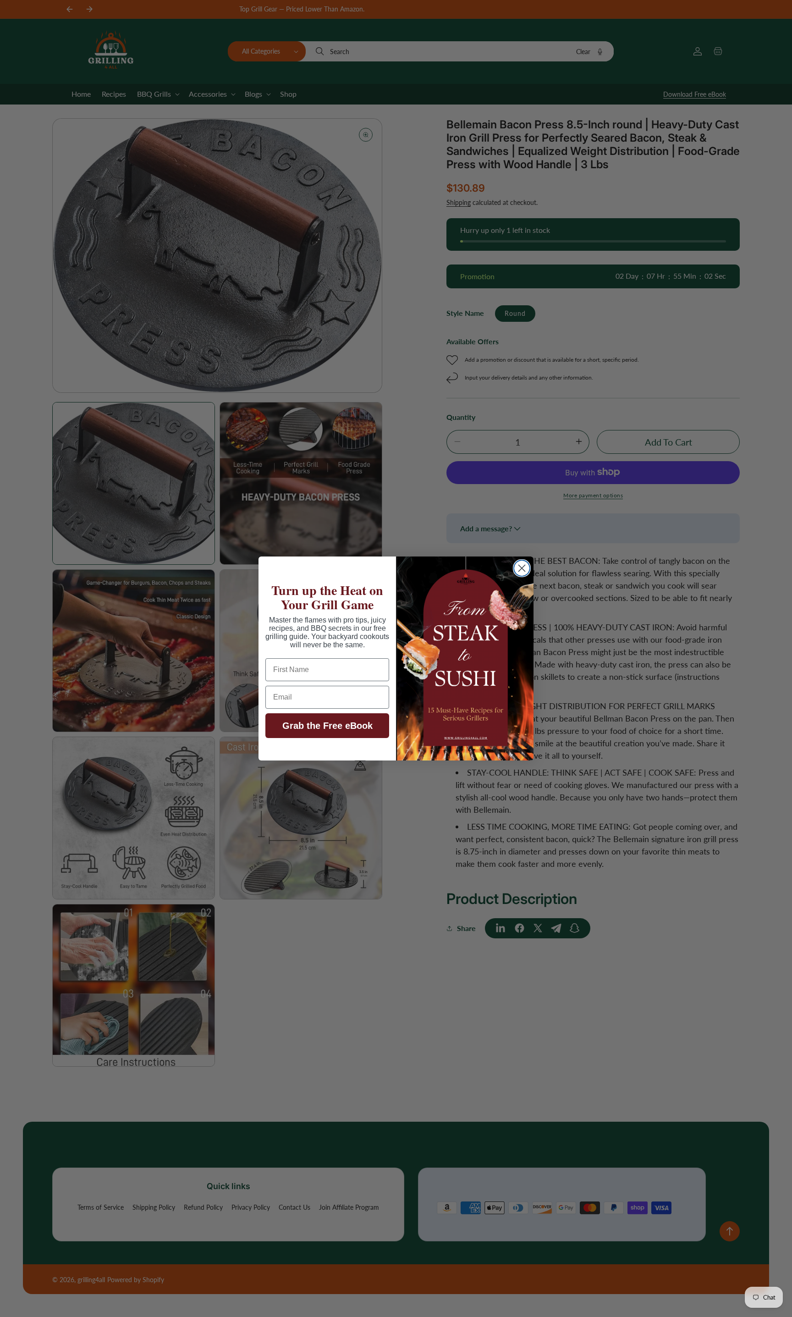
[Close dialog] (522, 568)
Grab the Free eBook (327, 726)
